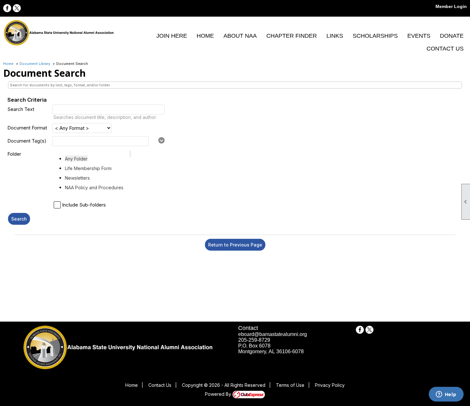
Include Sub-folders (84, 205)
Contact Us (445, 48)
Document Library (35, 63)
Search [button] (19, 219)
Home (205, 36)
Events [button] (418, 36)
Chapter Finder (291, 36)
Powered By (218, 394)
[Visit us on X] (17, 8)
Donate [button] (452, 36)
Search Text (20, 109)
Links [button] (334, 36)
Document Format (27, 128)
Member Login (451, 6)
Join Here (171, 36)
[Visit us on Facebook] (7, 8)
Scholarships (375, 36)
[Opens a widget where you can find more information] (446, 395)
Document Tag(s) (26, 141)
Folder (14, 154)
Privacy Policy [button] (330, 385)
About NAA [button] (240, 36)
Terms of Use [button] (290, 385)
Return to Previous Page (235, 244)
